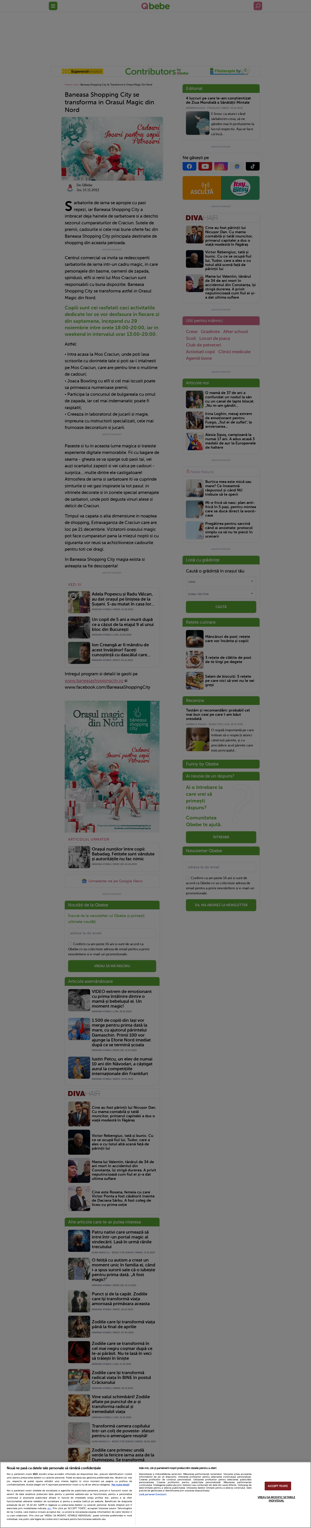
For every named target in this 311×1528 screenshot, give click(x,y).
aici (49, 1508)
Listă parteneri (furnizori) (153, 1494)
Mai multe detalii (120, 1484)
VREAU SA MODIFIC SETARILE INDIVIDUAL (276, 1499)
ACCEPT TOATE (278, 1486)
